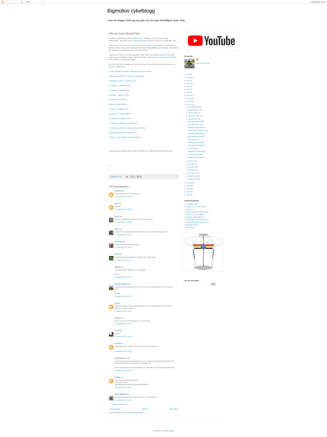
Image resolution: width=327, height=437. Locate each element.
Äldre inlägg (174, 409)
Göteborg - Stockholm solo (195, 217)
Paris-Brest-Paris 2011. (196, 124)
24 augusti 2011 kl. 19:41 (123, 387)
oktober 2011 (192, 113)
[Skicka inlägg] (126, 176)
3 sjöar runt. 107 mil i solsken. (196, 207)
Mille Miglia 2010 (192, 225)
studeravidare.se (121, 358)
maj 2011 (191, 167)
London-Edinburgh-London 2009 (197, 222)
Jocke (117, 331)
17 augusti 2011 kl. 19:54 (123, 235)
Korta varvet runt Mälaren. (197, 145)
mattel (117, 216)
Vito (116, 303)
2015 (188, 92)
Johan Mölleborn (121, 394)
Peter (117, 204)
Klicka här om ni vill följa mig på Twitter (161, 57)
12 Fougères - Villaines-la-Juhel (120, 123)
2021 (188, 83)
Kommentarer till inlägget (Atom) (132, 413)
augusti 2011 (192, 119)
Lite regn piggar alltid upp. (197, 133)
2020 (188, 86)
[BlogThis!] (133, 176)
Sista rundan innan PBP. (196, 136)
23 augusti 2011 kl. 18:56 (123, 351)
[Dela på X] (135, 176)
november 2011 (193, 110)
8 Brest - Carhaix (115, 104)
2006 (188, 195)
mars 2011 (192, 173)
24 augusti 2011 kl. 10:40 (123, 370)
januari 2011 (192, 179)
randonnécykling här (140, 41)
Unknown (118, 191)
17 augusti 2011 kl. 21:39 (123, 247)
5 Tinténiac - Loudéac (117, 90)
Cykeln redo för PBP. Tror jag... (198, 130)
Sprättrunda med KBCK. (196, 157)
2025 (188, 74)
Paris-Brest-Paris (136, 38)
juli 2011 (191, 161)
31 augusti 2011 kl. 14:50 (123, 400)
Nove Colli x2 (190, 228)
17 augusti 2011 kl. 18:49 (123, 209)
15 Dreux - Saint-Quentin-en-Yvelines (123, 137)
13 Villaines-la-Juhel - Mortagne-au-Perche (124, 128)
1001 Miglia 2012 (192, 204)
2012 (188, 101)
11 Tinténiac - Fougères (117, 118)
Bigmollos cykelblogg (131, 11)
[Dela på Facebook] (138, 176)
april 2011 (191, 170)
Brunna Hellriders (121, 284)
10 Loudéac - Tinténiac (117, 114)
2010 (188, 183)
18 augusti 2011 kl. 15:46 (123, 296)
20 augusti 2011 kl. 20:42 (123, 324)
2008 (188, 189)
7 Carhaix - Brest (115, 100)
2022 (188, 80)
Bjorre (117, 254)
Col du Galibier (193, 148)
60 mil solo (189, 209)
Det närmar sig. (193, 139)
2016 (188, 89)
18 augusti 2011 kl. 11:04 (123, 277)
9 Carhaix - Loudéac (116, 109)
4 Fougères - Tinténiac (117, 86)
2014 (188, 95)
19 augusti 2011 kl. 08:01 (123, 311)
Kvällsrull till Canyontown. (197, 151)
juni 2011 (191, 164)
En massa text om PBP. (196, 121)
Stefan (117, 229)
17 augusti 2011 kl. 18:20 (123, 197)
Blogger (171, 431)
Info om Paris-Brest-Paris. (196, 127)
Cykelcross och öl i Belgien (195, 214)
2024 (188, 77)
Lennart (117, 343)
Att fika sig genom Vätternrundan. (197, 212)
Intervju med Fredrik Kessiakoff (196, 220)
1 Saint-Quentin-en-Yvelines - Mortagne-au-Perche (127, 71)
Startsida (145, 409)
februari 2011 (193, 176)
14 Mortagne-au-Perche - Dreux (120, 133)
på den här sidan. (162, 48)
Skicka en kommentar (119, 404)
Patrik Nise (119, 242)
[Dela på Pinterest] (140, 176)
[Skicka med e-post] (131, 176)
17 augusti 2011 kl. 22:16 (123, 260)
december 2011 (193, 107)
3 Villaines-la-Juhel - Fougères (120, 81)
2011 (188, 104)
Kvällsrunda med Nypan (196, 142)
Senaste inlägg (114, 409)
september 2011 (194, 116)
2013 (188, 98)
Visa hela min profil (202, 63)
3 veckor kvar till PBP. (195, 154)
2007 (188, 192)
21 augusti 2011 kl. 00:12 (123, 336)
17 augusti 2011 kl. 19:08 (123, 222)
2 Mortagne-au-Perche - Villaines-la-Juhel (124, 76)
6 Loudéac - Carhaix (116, 95)
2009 (188, 186)
